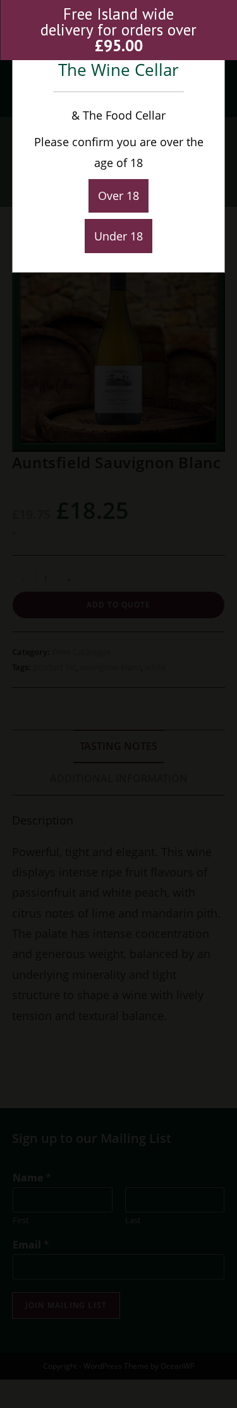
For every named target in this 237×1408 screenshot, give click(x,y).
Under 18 (118, 236)
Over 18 (118, 195)
